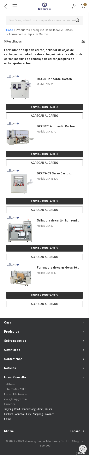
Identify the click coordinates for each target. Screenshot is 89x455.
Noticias (10, 368)
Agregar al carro (44, 115)
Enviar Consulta (15, 377)
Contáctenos (13, 359)
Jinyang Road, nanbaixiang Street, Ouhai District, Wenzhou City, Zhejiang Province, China (29, 414)
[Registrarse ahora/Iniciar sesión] (74, 6)
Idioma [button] (43, 431)
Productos (23, 30)
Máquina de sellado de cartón (53, 30)
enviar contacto (44, 107)
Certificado (12, 350)
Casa (9, 30)
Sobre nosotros (15, 340)
